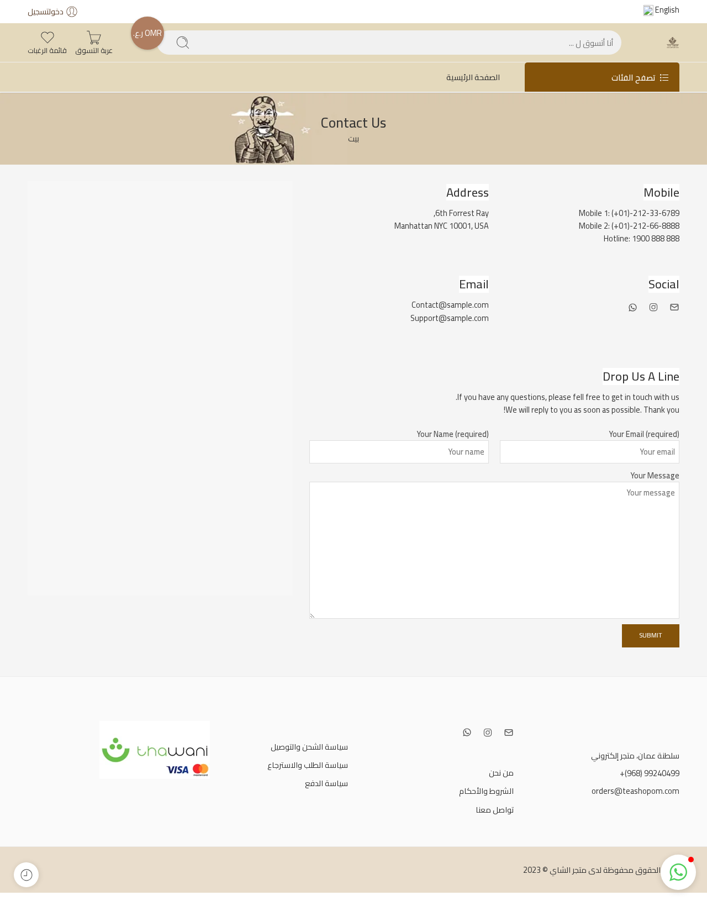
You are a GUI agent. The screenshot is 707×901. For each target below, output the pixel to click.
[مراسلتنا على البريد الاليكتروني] (674, 307)
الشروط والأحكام (486, 790)
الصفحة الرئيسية (473, 77)
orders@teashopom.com (635, 790)
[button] (678, 872)
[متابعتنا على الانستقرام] (653, 307)
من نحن (501, 772)
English (666, 9)
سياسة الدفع (326, 783)
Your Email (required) (644, 434)
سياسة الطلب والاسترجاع (307, 764)
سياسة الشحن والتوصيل (309, 746)
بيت (353, 138)
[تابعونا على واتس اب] (632, 307)
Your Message (654, 476)
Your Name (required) (452, 434)
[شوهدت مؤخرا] (26, 874)
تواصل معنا (495, 809)
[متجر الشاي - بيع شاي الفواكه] (672, 43)
